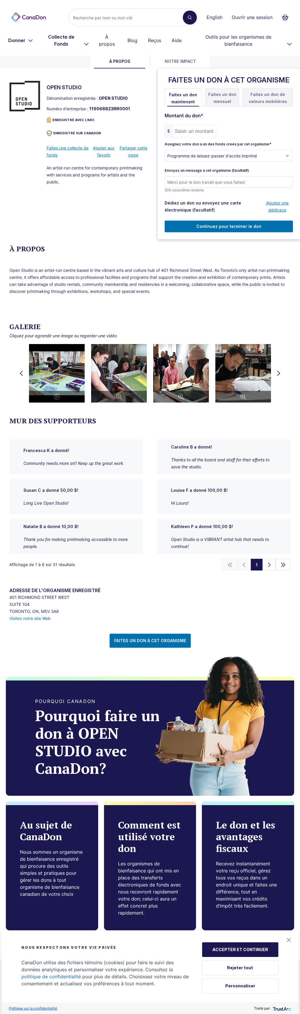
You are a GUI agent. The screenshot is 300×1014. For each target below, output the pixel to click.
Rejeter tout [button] (240, 967)
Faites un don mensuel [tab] (222, 98)
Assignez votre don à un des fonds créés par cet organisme (218, 144)
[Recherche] (190, 18)
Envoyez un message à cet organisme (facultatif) (207, 171)
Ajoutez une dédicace (277, 206)
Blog (132, 40)
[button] (289, 940)
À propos (107, 40)
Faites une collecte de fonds (67, 151)
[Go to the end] (283, 564)
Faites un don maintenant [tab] (183, 98)
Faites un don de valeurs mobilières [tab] (268, 98)
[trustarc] (281, 1008)
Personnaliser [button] (240, 985)
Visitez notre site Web (30, 618)
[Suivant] (269, 564)
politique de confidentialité (51, 976)
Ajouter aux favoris (104, 151)
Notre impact (180, 61)
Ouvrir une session (252, 17)
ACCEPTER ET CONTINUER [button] (240, 949)
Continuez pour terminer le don (228, 226)
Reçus (154, 40)
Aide (177, 40)
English (214, 17)
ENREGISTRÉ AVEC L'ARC (73, 120)
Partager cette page (133, 151)
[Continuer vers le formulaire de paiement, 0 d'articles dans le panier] (287, 17)
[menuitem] (20, 40)
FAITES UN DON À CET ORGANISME (150, 640)
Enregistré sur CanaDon (77, 133)
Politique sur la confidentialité (33, 1008)
